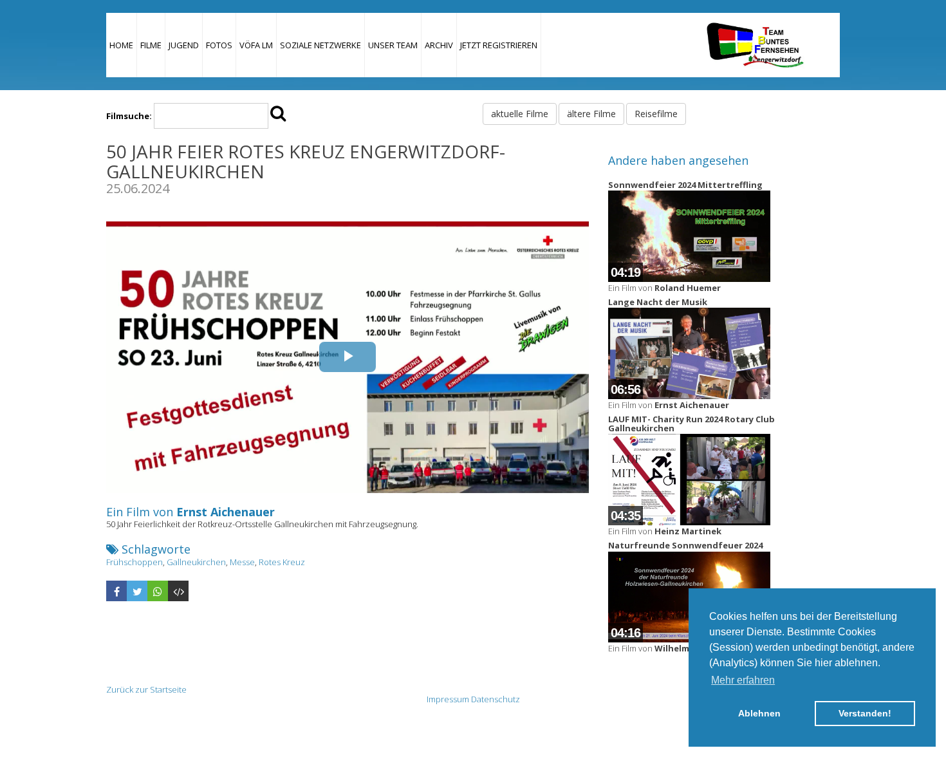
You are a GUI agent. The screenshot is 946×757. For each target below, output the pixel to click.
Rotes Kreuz (282, 562)
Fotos (219, 45)
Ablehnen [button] (759, 713)
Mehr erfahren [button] (743, 680)
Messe (242, 562)
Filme (151, 45)
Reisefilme (656, 113)
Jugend (184, 45)
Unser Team (393, 45)
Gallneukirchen (196, 562)
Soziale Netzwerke (320, 45)
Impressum (448, 699)
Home (121, 45)
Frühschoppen (134, 562)
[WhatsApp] (157, 591)
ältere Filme (591, 113)
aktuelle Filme (519, 113)
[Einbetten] (178, 591)
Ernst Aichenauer (225, 511)
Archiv (439, 45)
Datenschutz (495, 699)
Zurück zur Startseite (146, 689)
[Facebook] (116, 591)
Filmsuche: (129, 116)
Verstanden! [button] (865, 713)
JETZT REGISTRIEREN (498, 45)
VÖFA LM (256, 45)
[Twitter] (137, 591)
